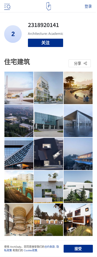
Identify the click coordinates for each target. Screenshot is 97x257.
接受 (78, 249)
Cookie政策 (30, 250)
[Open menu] (6, 6)
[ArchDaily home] (48, 6)
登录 (88, 6)
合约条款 (49, 246)
